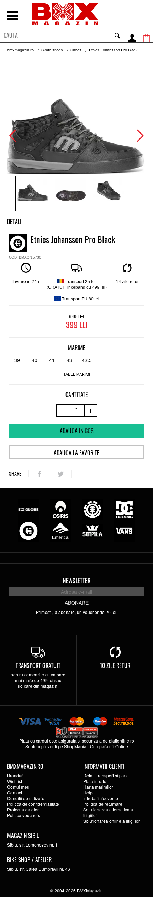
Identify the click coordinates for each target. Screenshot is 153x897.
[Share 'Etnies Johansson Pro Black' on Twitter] (60, 474)
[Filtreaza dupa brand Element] (92, 509)
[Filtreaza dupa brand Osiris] (60, 509)
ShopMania (75, 746)
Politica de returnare (102, 804)
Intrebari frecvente (100, 798)
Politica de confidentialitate (33, 804)
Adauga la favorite (77, 452)
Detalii (15, 221)
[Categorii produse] (12, 16)
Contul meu (18, 787)
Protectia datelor (23, 809)
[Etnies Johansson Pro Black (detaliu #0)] (33, 193)
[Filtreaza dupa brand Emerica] (60, 530)
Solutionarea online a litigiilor (111, 821)
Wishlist (14, 781)
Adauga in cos (77, 430)
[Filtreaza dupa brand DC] (124, 509)
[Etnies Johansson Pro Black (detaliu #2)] (108, 193)
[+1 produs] (91, 410)
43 (69, 360)
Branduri (15, 775)
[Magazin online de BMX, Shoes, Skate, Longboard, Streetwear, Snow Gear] (64, 14)
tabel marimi (76, 374)
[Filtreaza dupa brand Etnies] (28, 530)
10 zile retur (115, 665)
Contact (14, 792)
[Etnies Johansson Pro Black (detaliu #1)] (71, 193)
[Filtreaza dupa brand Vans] (124, 530)
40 (34, 360)
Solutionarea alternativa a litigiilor (108, 812)
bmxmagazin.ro (20, 50)
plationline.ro (121, 741)
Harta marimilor (98, 787)
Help (88, 792)
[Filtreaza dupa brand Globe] (28, 509)
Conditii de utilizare (25, 798)
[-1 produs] (62, 410)
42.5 (87, 360)
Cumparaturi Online (109, 746)
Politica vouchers (23, 815)
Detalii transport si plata (106, 775)
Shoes (75, 50)
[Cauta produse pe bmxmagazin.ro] (117, 35)
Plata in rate (94, 781)
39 (17, 360)
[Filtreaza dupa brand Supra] (92, 530)
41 (52, 360)
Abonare (77, 602)
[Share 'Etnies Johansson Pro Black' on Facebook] (39, 474)
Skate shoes (52, 50)
